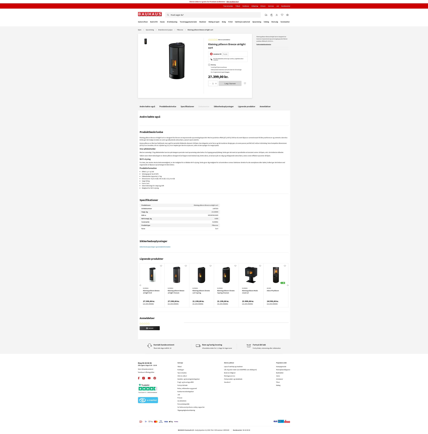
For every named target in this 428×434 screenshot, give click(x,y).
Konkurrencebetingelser (185, 392)
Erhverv (263, 6)
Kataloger (180, 370)
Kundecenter (285, 6)
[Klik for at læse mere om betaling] (172, 421)
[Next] (287, 285)
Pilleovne (180, 30)
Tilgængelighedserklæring (186, 410)
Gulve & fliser (143, 22)
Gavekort (227, 382)
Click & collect (182, 376)
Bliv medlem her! (233, 2)
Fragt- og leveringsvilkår (185, 382)
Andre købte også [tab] (150, 116)
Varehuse (245, 6)
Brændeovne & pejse (165, 30)
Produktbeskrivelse (167, 106)
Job (277, 6)
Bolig (224, 22)
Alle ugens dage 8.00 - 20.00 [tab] (147, 364)
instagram (143, 378)
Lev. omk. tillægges (148, 304)
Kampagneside (281, 367)
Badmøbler (280, 373)
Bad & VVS (154, 22)
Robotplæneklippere (283, 370)
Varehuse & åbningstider (146, 372)
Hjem (139, 30)
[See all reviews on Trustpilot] (148, 387)
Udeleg (266, 22)
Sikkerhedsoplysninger (224, 106)
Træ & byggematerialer (188, 22)
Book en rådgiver (230, 373)
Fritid (230, 22)
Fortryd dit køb (182, 385)
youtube (149, 378)
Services (271, 6)
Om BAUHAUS (181, 401)
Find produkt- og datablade (233, 379)
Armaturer (279, 379)
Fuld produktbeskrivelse (263, 44)
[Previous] (140, 285)
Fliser (278, 382)
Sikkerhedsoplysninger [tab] (153, 241)
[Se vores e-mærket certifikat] (148, 400)
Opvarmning (256, 22)
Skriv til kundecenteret (145, 369)
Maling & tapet (214, 22)
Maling (278, 385)
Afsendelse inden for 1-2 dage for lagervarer (217, 348)
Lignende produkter (246, 106)
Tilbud (237, 6)
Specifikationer (187, 106)
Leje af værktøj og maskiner (233, 367)
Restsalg (275, 22)
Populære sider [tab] (281, 363)
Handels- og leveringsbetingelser (188, 379)
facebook (139, 378)
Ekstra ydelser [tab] (229, 363)
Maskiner (202, 22)
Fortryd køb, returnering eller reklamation (267, 348)
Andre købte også (147, 106)
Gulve (278, 376)
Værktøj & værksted (242, 22)
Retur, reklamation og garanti (187, 388)
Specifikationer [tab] (149, 200)
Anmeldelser (265, 106)
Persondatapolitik (183, 404)
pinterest (154, 378)
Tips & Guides (228, 6)
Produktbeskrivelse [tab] (151, 132)
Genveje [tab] (180, 363)
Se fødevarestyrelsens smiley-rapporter (191, 407)
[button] (150, 328)
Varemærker (285, 22)
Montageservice (229, 376)
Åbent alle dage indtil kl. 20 (162, 348)
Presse (179, 398)
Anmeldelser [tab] (147, 318)
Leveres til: (217, 54)
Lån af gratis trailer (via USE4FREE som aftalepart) (240, 370)
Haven (162, 22)
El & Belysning (172, 22)
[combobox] (213, 15)
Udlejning (254, 6)
